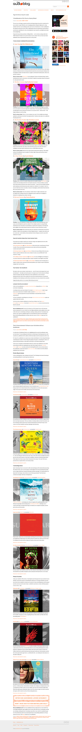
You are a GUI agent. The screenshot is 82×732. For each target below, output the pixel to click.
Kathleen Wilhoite (40, 659)
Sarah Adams (29, 156)
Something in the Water (18, 477)
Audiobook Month (35, 716)
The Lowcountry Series (18, 245)
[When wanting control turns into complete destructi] (54, 54)
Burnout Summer (19, 197)
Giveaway (44, 717)
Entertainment (39, 717)
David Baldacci (22, 588)
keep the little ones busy (33, 303)
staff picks (44, 286)
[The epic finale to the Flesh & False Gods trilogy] (54, 48)
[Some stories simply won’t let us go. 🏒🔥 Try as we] (54, 60)
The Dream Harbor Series (19, 251)
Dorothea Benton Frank (23, 359)
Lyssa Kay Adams (31, 260)
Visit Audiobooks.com (61, 10)
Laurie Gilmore (28, 251)
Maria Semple (28, 659)
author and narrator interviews (38, 297)
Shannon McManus (37, 359)
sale (35, 718)
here (40, 315)
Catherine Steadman (28, 477)
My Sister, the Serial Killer (18, 545)
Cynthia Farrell (38, 429)
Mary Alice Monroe (28, 245)
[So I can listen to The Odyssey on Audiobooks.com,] (66, 48)
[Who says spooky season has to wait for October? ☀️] (66, 60)
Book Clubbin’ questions (37, 290)
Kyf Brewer (32, 588)
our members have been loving (30, 286)
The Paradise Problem (20, 120)
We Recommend (17, 10)
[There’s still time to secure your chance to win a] (60, 54)
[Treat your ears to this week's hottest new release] (60, 42)
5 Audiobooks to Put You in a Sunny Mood (24, 18)
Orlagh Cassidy (38, 588)
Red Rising (27, 646)
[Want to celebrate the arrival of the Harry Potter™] (60, 60)
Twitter (14, 346)
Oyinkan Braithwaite (29, 545)
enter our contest (31, 348)
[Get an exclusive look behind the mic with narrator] (54, 42)
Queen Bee (15, 359)
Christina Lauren (34, 120)
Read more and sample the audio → (20, 391)
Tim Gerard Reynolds (33, 621)
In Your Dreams (18, 156)
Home (14, 722)
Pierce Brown (21, 621)
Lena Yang (24, 329)
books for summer (20, 319)
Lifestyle (26, 10)
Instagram (20, 346)
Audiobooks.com (20, 722)
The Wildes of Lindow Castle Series (21, 256)
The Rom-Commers (19, 82)
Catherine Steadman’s (17, 502)
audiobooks (30, 318)
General (18, 318)
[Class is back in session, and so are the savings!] (66, 42)
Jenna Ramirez (30, 197)
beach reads (35, 318)
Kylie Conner (25, 20)
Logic (17, 718)
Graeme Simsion (24, 394)
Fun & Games (33, 10)
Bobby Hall (22, 512)
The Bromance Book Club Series (20, 260)
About (52, 10)
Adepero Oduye (41, 545)
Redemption (15, 588)
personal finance (20, 303)
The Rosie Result (16, 394)
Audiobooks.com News (43, 10)
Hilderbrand (25, 76)
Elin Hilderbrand (27, 44)
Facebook (44, 345)
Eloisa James (31, 256)
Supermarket (15, 512)
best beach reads (40, 318)
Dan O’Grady (35, 394)
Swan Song (17, 44)
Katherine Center (32, 82)
